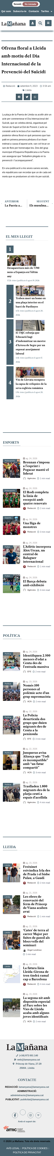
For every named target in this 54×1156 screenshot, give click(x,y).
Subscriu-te (19, 11)
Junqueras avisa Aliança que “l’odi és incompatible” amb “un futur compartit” (36, 760)
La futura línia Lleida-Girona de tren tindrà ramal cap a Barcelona (36, 973)
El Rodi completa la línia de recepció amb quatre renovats (36, 498)
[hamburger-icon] (48, 23)
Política (8, 654)
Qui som (6, 11)
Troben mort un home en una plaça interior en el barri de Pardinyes (31, 302)
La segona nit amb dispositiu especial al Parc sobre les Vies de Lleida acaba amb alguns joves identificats (36, 1007)
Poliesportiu (10, 461)
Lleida (28, 90)
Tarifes (45, 11)
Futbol (7, 547)
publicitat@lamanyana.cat (34, 1099)
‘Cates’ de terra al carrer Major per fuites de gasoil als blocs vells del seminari (36, 938)
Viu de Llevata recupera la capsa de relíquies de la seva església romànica (31, 383)
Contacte (34, 11)
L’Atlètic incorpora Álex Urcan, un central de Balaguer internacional (37, 554)
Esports (8, 518)
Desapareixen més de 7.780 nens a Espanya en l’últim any (23, 272)
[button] (40, 23)
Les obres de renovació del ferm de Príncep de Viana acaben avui (35, 904)
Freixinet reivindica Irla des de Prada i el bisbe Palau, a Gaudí (36, 872)
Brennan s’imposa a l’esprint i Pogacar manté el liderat (36, 468)
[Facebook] (15, 1115)
